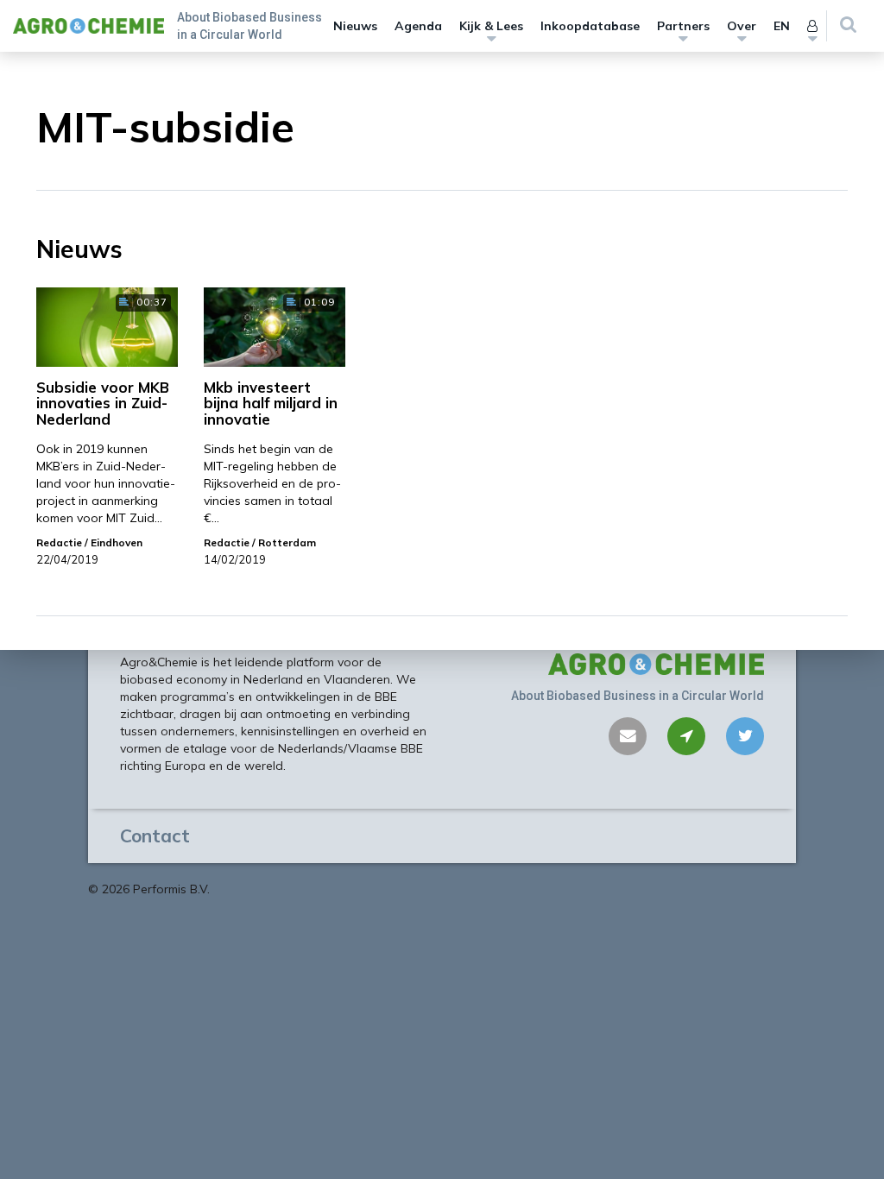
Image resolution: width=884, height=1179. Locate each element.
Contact (155, 835)
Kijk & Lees (491, 26)
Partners (683, 26)
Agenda (418, 26)
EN (782, 26)
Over (741, 26)
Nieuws (355, 26)
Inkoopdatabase (590, 26)
